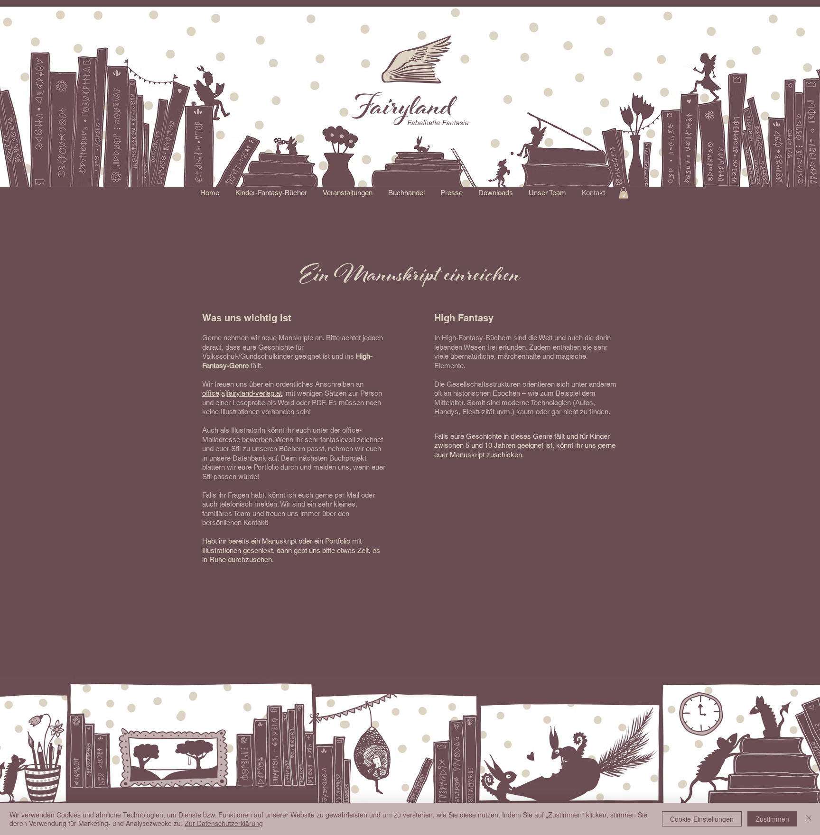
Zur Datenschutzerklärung (224, 823)
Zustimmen (772, 819)
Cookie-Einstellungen (702, 819)
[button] (271, 192)
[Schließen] (808, 818)
